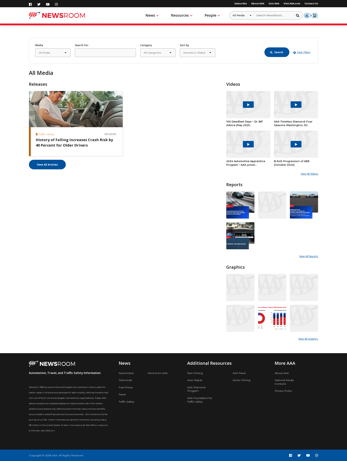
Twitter (39, 4)
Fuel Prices (126, 387)
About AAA (257, 3)
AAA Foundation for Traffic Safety (199, 399)
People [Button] (210, 15)
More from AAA (158, 373)
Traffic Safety (126, 401)
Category (146, 45)
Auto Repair (194, 380)
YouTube (47, 4)
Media (39, 45)
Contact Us (311, 3)
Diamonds (125, 380)
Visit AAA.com (292, 3)
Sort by (184, 45)
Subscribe (240, 3)
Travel (122, 394)
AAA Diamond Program (196, 389)
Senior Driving (241, 380)
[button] (299, 15)
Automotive (126, 373)
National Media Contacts (284, 381)
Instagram (56, 4)
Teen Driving (195, 373)
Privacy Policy (283, 390)
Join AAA (274, 3)
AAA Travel (239, 373)
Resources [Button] (180, 15)
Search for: (82, 45)
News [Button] (150, 15)
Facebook (30, 4)
